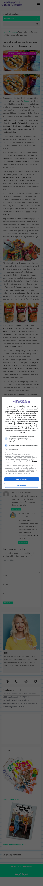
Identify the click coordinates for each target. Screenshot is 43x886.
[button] (21, 449)
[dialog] (21, 443)
